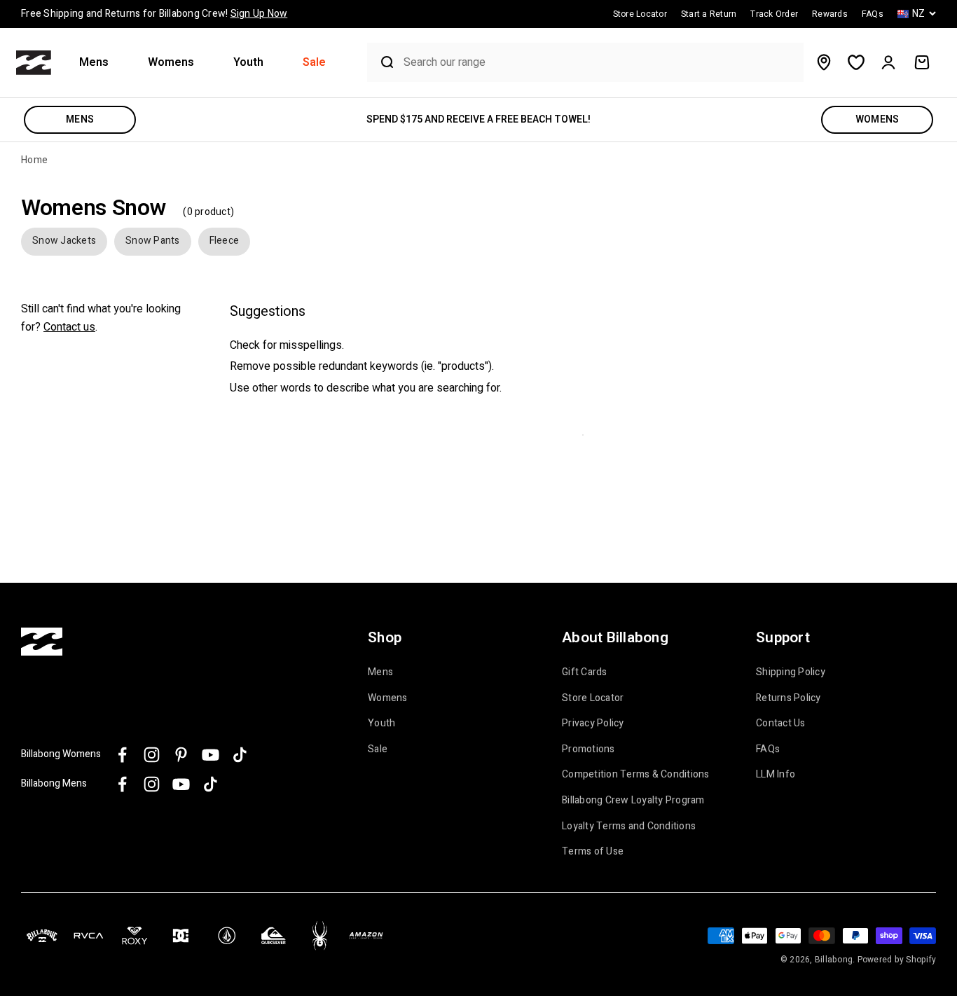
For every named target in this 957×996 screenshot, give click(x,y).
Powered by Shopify (897, 959)
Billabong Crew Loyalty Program (633, 801)
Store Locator (593, 698)
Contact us (69, 326)
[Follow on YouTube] (210, 754)
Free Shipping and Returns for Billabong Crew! (154, 13)
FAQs (768, 749)
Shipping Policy (790, 672)
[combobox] (600, 62)
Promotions (588, 749)
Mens (94, 62)
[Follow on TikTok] (239, 754)
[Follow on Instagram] (151, 754)
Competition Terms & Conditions (636, 775)
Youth (248, 62)
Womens (171, 62)
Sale (314, 62)
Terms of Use (593, 852)
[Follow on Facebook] (122, 754)
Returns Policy (788, 698)
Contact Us (781, 724)
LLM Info (775, 775)
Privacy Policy (593, 724)
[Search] (382, 62)
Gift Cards (584, 672)
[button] (99, 62)
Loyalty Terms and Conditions (629, 826)
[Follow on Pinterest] (181, 754)
